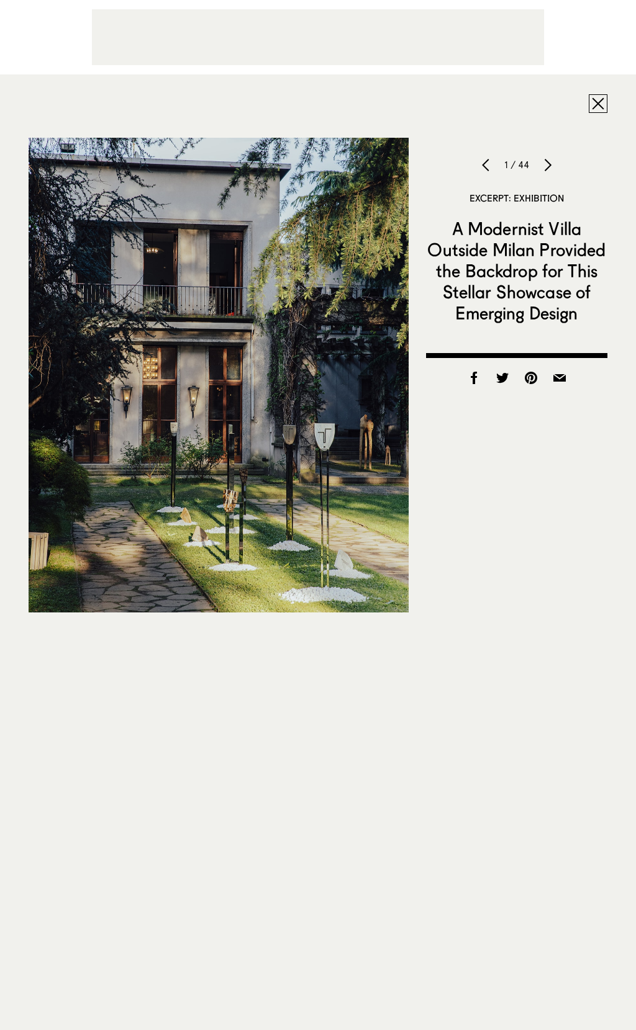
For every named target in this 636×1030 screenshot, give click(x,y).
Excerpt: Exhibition (517, 198)
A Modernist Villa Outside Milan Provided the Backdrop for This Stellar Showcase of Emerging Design (516, 270)
